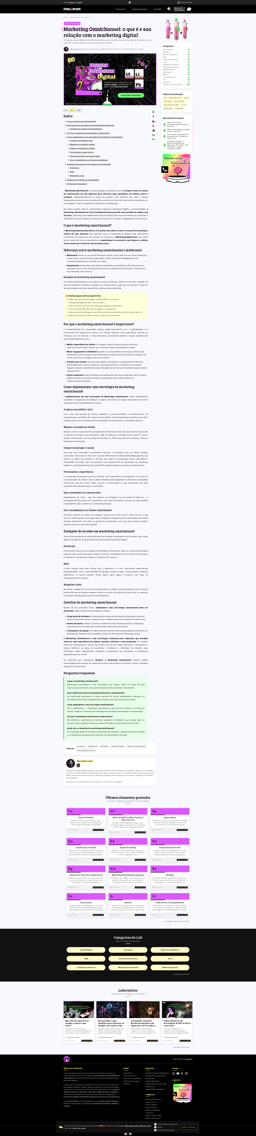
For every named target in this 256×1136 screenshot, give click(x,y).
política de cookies (79, 1128)
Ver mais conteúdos (181, 1047)
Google (186, 98)
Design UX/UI (150, 1086)
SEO (164, 79)
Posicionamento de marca (86, 750)
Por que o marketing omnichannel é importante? (88, 133)
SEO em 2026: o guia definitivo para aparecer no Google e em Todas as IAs (177, 136)
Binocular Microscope (153, 1099)
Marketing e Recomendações (166, 1130)
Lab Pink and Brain (129, 1076)
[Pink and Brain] (72, 9)
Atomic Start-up (151, 1102)
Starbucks (74, 168)
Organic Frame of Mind (153, 1115)
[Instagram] (186, 1073)
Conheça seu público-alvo (81, 141)
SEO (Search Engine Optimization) (157, 1073)
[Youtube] (178, 1073)
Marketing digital (169, 69)
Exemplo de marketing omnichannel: (86, 129)
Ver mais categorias (181, 974)
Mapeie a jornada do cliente (82, 144)
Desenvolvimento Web (171, 105)
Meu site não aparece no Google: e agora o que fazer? (178, 130)
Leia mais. (118, 782)
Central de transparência (132, 1078)
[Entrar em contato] (176, 168)
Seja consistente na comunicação (85, 156)
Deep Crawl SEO (151, 1107)
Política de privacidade (131, 1081)
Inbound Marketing (152, 1081)
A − (72, 110)
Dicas (165, 62)
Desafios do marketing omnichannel (83, 180)
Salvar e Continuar (188, 1127)
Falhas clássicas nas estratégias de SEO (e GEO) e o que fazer (94, 299)
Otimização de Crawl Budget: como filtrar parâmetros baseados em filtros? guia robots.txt (105, 312)
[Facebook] (182, 1073)
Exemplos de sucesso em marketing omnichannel (89, 164)
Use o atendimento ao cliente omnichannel (89, 160)
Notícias (166, 74)
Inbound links (168, 108)
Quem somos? (128, 1073)
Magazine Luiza (77, 176)
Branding (166, 52)
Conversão (80, 746)
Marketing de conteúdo (171, 67)
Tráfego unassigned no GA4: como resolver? (87, 303)
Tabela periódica (72, 23)
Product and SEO (151, 1105)
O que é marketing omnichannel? (81, 121)
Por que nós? (120, 9)
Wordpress (167, 82)
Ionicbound (149, 1113)
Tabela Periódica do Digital (172, 84)
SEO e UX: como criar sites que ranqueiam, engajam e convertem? (95, 306)
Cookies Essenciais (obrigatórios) (167, 1124)
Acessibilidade (168, 49)
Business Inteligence (152, 1110)
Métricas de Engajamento (136, 746)
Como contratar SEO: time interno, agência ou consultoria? (92, 309)
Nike (72, 172)
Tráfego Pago (150, 1078)
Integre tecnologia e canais (82, 148)
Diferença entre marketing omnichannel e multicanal (90, 125)
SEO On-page (179, 101)
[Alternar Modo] (79, 110)
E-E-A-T (184, 105)
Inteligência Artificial (170, 64)
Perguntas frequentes (77, 184)
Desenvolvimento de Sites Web (155, 1084)
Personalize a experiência (82, 152)
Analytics (159, 1127)
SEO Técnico (168, 101)
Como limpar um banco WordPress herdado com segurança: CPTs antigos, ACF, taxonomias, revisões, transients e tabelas (177, 145)
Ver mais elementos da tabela (177, 921)
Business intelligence (170, 54)
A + (66, 110)
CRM (164, 57)
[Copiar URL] (153, 139)
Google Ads (179, 108)
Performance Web (169, 77)
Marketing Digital (117, 746)
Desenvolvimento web (170, 59)
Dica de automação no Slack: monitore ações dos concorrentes (94, 315)
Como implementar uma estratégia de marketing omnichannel (94, 137)
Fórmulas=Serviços (139, 9)
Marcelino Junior (76, 49)
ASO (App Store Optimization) (155, 1076)
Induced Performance (153, 1118)
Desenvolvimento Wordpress (155, 1089)
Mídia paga (167, 72)
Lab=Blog (157, 9)
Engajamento (92, 746)
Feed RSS (126, 1084)
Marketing (104, 746)
